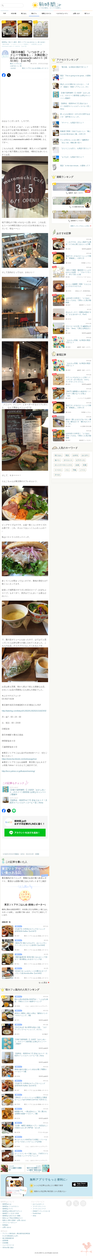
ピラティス (80, 460)
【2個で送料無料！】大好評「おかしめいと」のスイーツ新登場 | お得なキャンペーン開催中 (75, 95)
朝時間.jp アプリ (7, 1209)
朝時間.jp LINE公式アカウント (12, 1211)
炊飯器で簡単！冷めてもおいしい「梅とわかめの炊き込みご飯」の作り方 (73, 132)
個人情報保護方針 (8, 1238)
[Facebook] (4, 76)
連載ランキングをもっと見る (79, 226)
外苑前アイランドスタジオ (41, 1211)
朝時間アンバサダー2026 (10, 1213)
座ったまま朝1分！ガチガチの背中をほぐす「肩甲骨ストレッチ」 (75, 115)
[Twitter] (9, 76)
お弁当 (75, 455)
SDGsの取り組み (8, 1247)
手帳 (74, 470)
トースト (58, 470)
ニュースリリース (8, 1245)
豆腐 (84, 465)
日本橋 (37, 854)
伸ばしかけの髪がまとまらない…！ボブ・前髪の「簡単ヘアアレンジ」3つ (74, 85)
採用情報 (5, 1240)
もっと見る (43, 983)
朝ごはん (58, 455)
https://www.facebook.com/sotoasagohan (19, 759)
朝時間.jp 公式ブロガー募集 (11, 1216)
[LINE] (14, 812)
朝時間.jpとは (6, 1204)
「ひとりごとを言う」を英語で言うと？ (75, 148)
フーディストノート (39, 1206)
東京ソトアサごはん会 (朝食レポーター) (35, 68)
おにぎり (85, 455)
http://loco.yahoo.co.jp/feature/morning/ (18, 771)
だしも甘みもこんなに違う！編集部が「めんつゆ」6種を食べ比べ (74, 141)
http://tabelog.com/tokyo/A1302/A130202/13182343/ (24, 711)
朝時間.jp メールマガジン (10, 1206)
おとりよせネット (38, 1204)
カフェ (22, 854)
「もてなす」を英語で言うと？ (72, 157)
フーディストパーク (39, 1209)
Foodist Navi (37, 1213)
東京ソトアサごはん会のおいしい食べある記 (16, 66)
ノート (82, 470)
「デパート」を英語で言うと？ (72, 123)
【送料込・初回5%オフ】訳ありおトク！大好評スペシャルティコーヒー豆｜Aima (75, 106)
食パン (57, 460)
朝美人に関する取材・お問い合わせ (14, 1220)
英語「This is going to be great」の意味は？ (75, 77)
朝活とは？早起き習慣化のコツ (12, 1218)
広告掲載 (5, 1243)
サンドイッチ (29, 854)
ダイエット (68, 460)
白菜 (77, 465)
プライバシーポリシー (9, 1222)
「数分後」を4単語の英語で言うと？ (74, 67)
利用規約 (5, 1225)
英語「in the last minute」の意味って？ (75, 166)
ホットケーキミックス (63, 465)
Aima (34, 1216)
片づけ (57, 475)
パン (67, 470)
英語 (67, 455)
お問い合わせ (6, 1227)
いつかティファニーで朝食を (11, 854)
